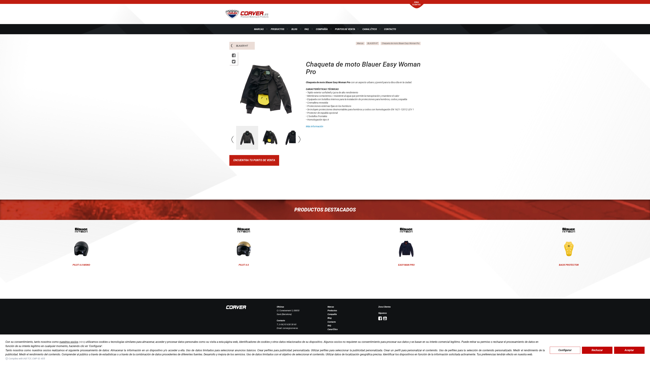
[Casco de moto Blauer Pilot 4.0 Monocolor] (81, 230)
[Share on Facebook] (380, 318)
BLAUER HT (242, 45)
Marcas (259, 29)
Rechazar (597, 350)
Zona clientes (416, 3)
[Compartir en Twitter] (233, 61)
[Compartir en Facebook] (233, 55)
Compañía (322, 29)
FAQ (307, 29)
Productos (277, 29)
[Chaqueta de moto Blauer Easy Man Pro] (406, 230)
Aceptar (629, 350)
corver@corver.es (290, 328)
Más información (314, 126)
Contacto (390, 29)
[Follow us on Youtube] (385, 318)
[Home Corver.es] (246, 13)
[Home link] (236, 307)
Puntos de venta (345, 29)
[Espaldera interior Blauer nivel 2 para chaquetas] (569, 230)
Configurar (565, 350)
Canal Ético (369, 29)
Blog (294, 29)
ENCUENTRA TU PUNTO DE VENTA (254, 160)
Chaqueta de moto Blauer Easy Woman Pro (400, 43)
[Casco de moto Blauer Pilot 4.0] (244, 230)
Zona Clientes (384, 307)
